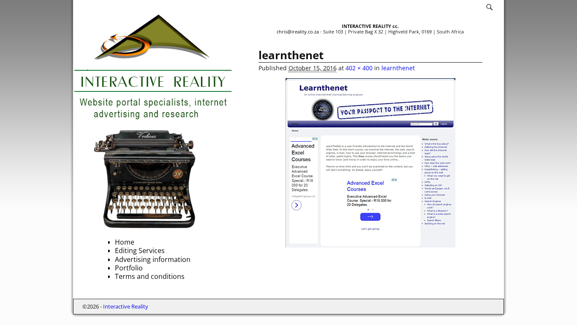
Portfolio (129, 268)
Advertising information (153, 259)
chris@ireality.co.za (298, 32)
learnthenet (398, 68)
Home (124, 242)
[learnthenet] (370, 163)
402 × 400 (359, 68)
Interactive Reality (125, 306)
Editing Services (140, 250)
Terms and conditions (150, 276)
